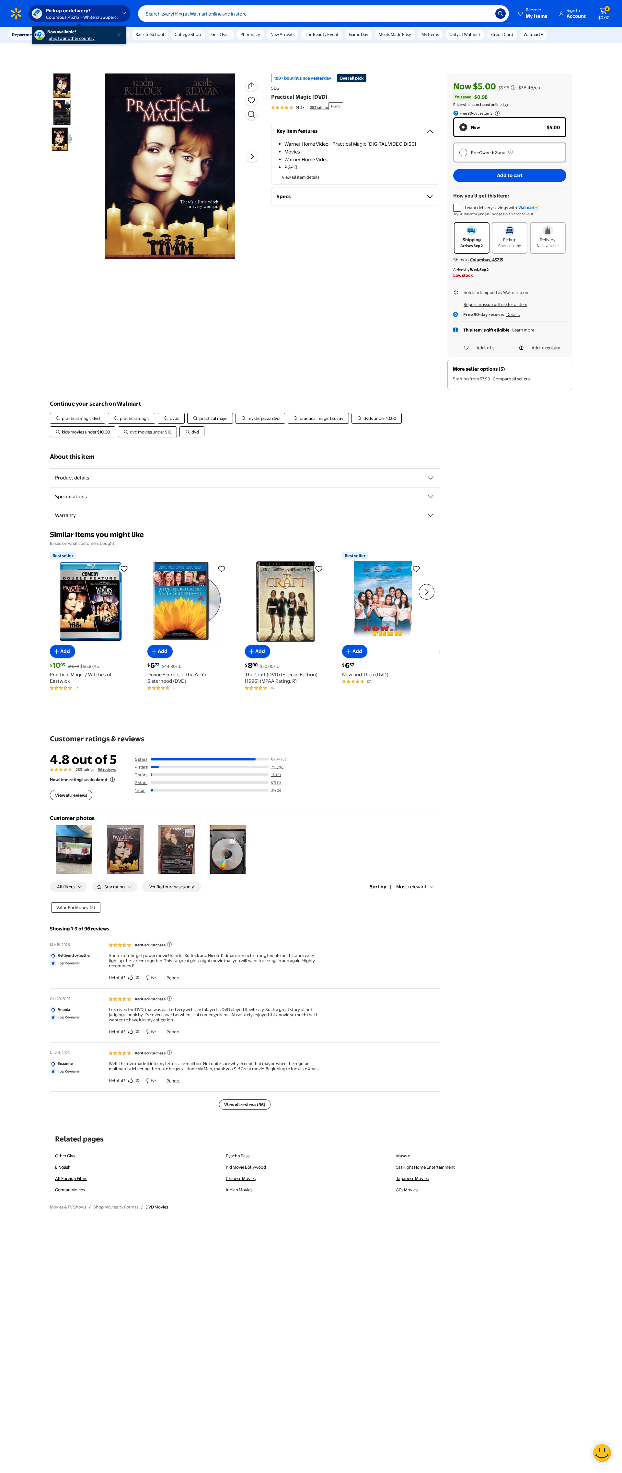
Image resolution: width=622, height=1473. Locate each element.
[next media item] (252, 156)
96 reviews (107, 769)
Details (513, 314)
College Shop (188, 34)
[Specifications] (430, 496)
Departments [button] (25, 34)
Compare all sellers (511, 378)
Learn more (523, 329)
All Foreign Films (71, 1178)
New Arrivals (282, 34)
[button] (533, 13)
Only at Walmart (465, 34)
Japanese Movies (412, 1178)
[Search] (500, 13)
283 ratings (319, 107)
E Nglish (63, 1167)
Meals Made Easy (395, 34)
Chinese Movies (241, 1178)
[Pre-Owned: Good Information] (510, 151)
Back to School (149, 34)
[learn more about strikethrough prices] (513, 87)
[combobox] (323, 13)
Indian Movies (239, 1189)
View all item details (300, 177)
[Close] (120, 35)
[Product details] (430, 478)
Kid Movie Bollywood (246, 1167)
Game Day (358, 34)
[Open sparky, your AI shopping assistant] (602, 1453)
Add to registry (546, 347)
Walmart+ (533, 34)
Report (173, 977)
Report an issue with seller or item (495, 304)
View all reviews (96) (244, 1104)
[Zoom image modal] (251, 114)
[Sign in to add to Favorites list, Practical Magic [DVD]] (251, 100)
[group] (299, 107)
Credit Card (502, 34)
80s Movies (407, 1189)
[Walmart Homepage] (16, 13)
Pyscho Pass (237, 1155)
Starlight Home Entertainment (425, 1167)
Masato (403, 1155)
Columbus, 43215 (486, 259)
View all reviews (71, 795)
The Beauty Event (322, 34)
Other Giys (65, 1155)
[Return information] (496, 113)
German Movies (70, 1189)
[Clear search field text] (485, 13)
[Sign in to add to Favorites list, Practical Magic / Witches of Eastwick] (124, 568)
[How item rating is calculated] (112, 779)
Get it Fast (220, 34)
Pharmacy (250, 34)
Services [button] (65, 34)
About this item (72, 456)
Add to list (486, 347)
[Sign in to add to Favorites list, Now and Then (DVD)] (416, 568)
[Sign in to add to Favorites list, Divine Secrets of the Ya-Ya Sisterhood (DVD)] (221, 568)
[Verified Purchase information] (169, 944)
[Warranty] (430, 515)
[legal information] (505, 104)
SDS (275, 88)
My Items (430, 34)
